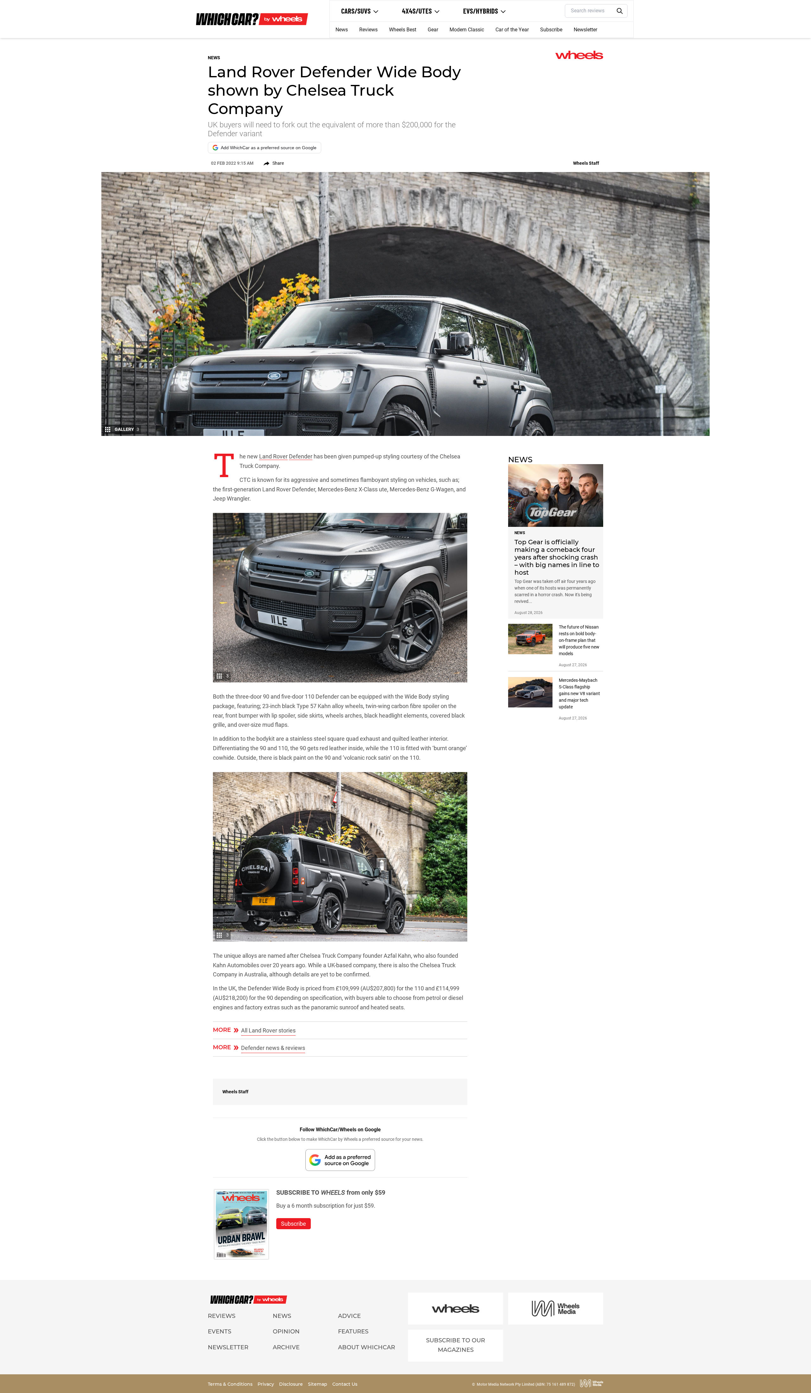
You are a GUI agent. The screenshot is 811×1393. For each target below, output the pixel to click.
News (341, 30)
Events (219, 1331)
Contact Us (344, 1384)
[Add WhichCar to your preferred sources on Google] (340, 1160)
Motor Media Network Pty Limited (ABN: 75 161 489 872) (526, 1384)
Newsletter (585, 30)
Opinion (286, 1331)
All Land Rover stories (268, 1030)
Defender (300, 456)
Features (353, 1331)
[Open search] (620, 11)
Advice (349, 1316)
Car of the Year (512, 30)
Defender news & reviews (273, 1048)
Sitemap (318, 1384)
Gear (433, 30)
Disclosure (291, 1384)
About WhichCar (366, 1347)
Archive (286, 1347)
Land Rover (273, 456)
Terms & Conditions (231, 1384)
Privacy (266, 1384)
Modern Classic (467, 30)
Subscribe (551, 30)
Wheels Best (402, 30)
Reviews (368, 30)
